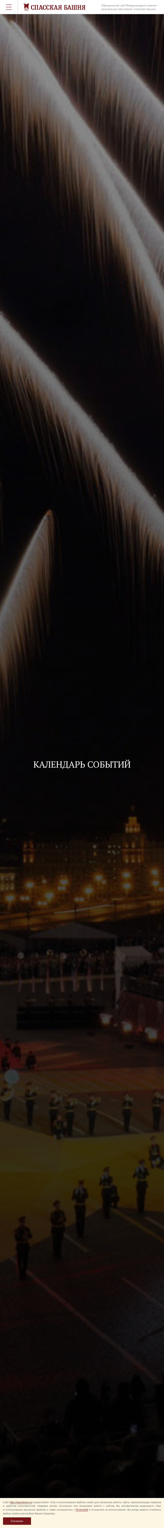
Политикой (82, 1509)
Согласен (17, 1521)
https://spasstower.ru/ (21, 1502)
